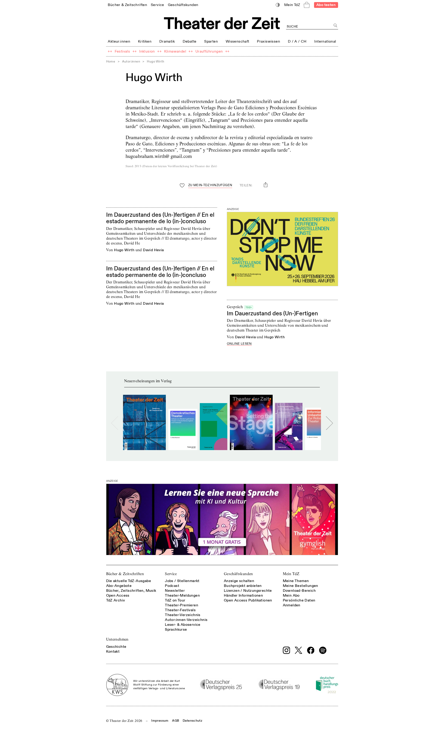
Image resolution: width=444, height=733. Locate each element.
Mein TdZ (291, 574)
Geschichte (116, 646)
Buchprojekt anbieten (243, 585)
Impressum (159, 721)
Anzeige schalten (239, 581)
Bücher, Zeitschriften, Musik (131, 590)
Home (110, 61)
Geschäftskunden (238, 574)
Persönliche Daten (299, 600)
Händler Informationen (243, 595)
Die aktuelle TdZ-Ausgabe (128, 581)
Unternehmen (117, 639)
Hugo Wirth (124, 250)
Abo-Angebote (119, 585)
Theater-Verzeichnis (182, 615)
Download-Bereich (299, 590)
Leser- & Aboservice (182, 624)
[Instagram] (286, 650)
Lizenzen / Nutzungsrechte (248, 590)
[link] (127, 5)
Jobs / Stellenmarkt (182, 581)
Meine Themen (296, 581)
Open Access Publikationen (248, 600)
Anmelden (291, 605)
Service (171, 574)
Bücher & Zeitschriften (125, 574)
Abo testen (326, 5)
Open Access (118, 595)
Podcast (172, 585)
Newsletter (175, 590)
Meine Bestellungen (300, 585)
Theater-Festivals (180, 610)
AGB (175, 721)
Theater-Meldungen (182, 595)
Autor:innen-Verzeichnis (186, 619)
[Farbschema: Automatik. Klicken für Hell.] (277, 5)
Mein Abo (291, 595)
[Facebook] (310, 650)
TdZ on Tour (175, 600)
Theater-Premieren (181, 605)
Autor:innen (131, 61)
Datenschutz (192, 721)
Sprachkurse (176, 629)
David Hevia (153, 250)
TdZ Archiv (115, 600)
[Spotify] (323, 650)
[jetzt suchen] (335, 25)
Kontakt (113, 651)
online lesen (239, 344)
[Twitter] (298, 650)
